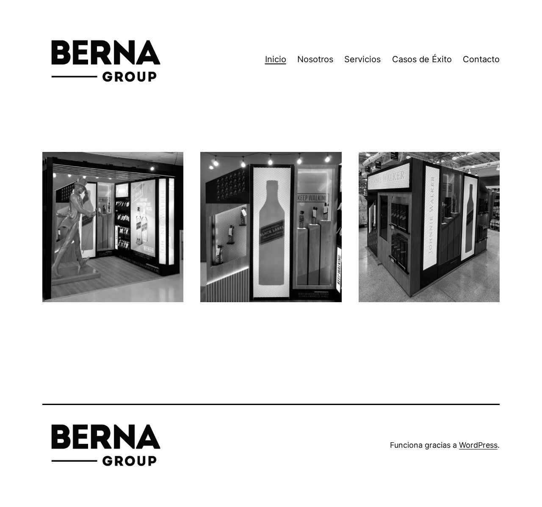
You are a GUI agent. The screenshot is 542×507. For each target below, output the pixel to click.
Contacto (481, 59)
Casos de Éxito (422, 59)
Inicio (275, 59)
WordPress (478, 445)
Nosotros (315, 59)
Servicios (362, 59)
